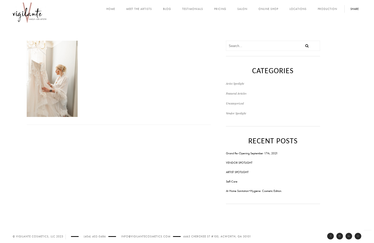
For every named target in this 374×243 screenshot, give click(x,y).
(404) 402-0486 (95, 236)
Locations (298, 9)
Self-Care (231, 181)
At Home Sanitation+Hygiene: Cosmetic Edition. (254, 191)
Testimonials (192, 9)
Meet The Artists (139, 9)
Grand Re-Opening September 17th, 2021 (252, 153)
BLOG (167, 9)
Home (110, 9)
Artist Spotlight (235, 83)
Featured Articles (236, 93)
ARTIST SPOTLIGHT (237, 172)
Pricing (220, 9)
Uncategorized (235, 103)
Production (327, 9)
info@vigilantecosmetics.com (145, 236)
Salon (242, 9)
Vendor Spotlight (236, 113)
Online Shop (268, 9)
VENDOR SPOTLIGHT (239, 162)
